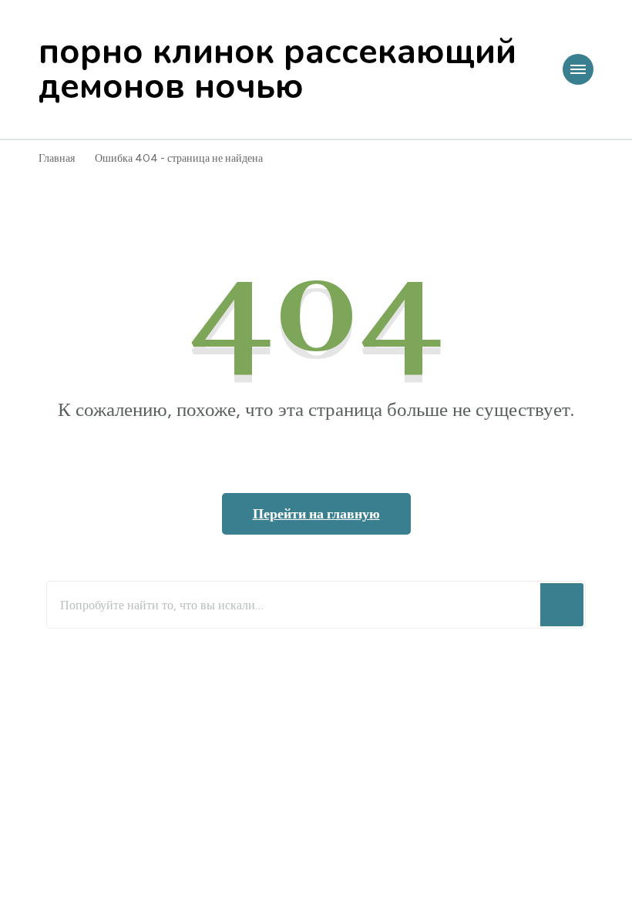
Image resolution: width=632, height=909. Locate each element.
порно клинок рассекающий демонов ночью (277, 69)
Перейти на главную (316, 513)
